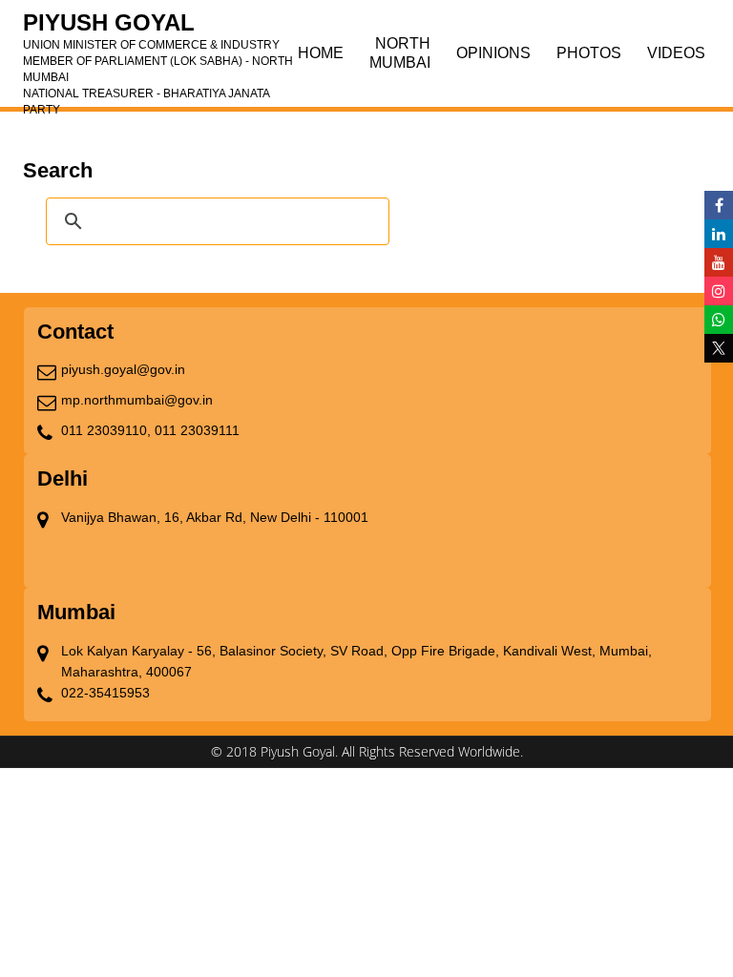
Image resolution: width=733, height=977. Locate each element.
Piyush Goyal (158, 29)
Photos (588, 53)
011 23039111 (197, 430)
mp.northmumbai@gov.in (137, 399)
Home (321, 53)
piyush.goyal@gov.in (123, 369)
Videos (676, 53)
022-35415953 (105, 692)
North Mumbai (399, 53)
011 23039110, (106, 430)
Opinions (493, 53)
